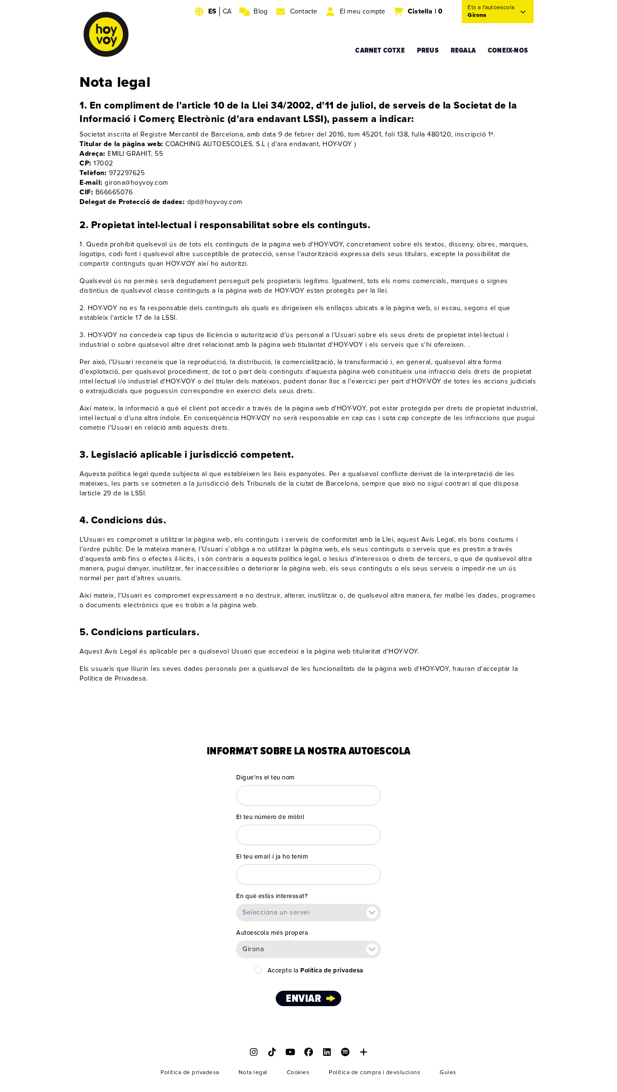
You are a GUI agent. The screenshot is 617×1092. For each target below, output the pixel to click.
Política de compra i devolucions (374, 1072)
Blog (261, 11)
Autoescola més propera (272, 933)
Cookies (298, 1072)
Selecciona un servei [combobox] (275, 912)
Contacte (304, 11)
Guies (448, 1072)
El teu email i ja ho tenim (272, 856)
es (212, 11)
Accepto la (315, 970)
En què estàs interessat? (272, 896)
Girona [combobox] (253, 949)
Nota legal (253, 1072)
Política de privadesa (190, 1072)
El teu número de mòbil (270, 817)
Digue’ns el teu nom (265, 777)
